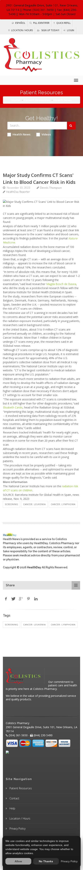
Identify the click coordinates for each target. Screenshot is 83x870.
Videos (46, 134)
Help (12, 808)
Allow (18, 861)
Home (16, 100)
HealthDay (34, 567)
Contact (14, 798)
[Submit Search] (71, 125)
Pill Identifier (41, 23)
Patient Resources (37, 100)
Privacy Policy (17, 828)
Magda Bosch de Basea (61, 284)
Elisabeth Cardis (13, 407)
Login (70, 30)
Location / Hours (22, 30)
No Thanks (46, 861)
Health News (21, 134)
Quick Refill (63, 23)
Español (20, 23)
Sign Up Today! (50, 30)
